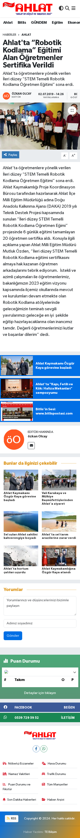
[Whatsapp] (43, 748)
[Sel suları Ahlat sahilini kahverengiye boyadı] (21, 521)
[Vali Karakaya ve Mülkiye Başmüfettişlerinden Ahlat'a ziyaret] (59, 480)
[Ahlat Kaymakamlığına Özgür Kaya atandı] (59, 555)
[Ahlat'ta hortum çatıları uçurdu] (21, 555)
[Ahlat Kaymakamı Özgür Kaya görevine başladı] (21, 480)
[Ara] (67, 8)
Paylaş (13, 154)
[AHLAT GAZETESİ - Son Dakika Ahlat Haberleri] (27, 8)
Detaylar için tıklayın (40, 693)
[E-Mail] (31, 445)
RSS (13, 818)
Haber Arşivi (55, 799)
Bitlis (22, 23)
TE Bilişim (50, 832)
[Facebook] (36, 748)
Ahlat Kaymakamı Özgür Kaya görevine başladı (20, 497)
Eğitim (57, 23)
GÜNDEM (39, 23)
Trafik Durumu (56, 774)
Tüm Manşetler (57, 784)
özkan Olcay (37, 436)
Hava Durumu (57, 763)
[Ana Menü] (73, 8)
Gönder (13, 636)
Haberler (9, 34)
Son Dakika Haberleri (21, 799)
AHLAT (26, 34)
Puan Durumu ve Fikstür (17, 787)
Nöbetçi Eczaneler (21, 763)
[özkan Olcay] (14, 439)
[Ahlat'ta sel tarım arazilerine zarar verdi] (59, 521)
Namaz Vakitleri (19, 774)
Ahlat (8, 23)
